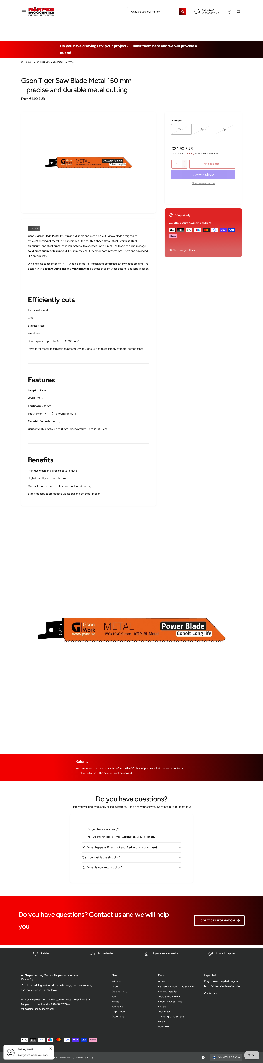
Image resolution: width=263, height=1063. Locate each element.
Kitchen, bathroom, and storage (176, 986)
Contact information (218, 920)
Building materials (105, 27)
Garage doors (119, 991)
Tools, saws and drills (137, 27)
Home (27, 61)
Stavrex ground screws (171, 1016)
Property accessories (172, 27)
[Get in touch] (229, 11)
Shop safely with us (183, 250)
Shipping (189, 153)
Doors (115, 986)
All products (118, 1011)
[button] (23, 11)
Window (116, 981)
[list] (131, 953)
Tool (114, 996)
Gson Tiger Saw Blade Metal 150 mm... (54, 61)
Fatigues (198, 27)
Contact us (210, 993)
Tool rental (117, 1006)
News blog (164, 1026)
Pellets (115, 1001)
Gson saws (118, 1016)
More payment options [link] (203, 183)
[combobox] (157, 11)
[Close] (50, 1048)
